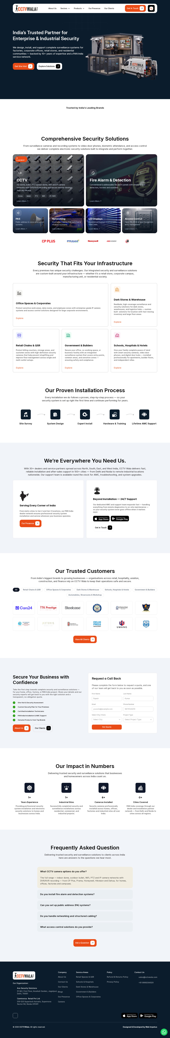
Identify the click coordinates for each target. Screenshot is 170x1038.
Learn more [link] (130, 229)
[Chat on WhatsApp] (164, 1032)
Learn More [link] (20, 229)
